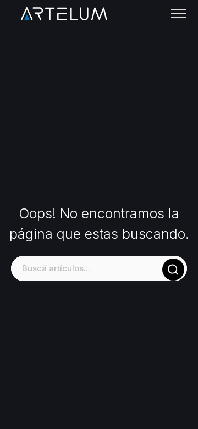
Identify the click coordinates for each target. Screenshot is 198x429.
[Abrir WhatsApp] (170, 401)
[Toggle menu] (179, 14)
